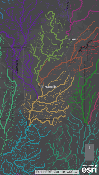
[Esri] (89, 169)
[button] (89, 148)
